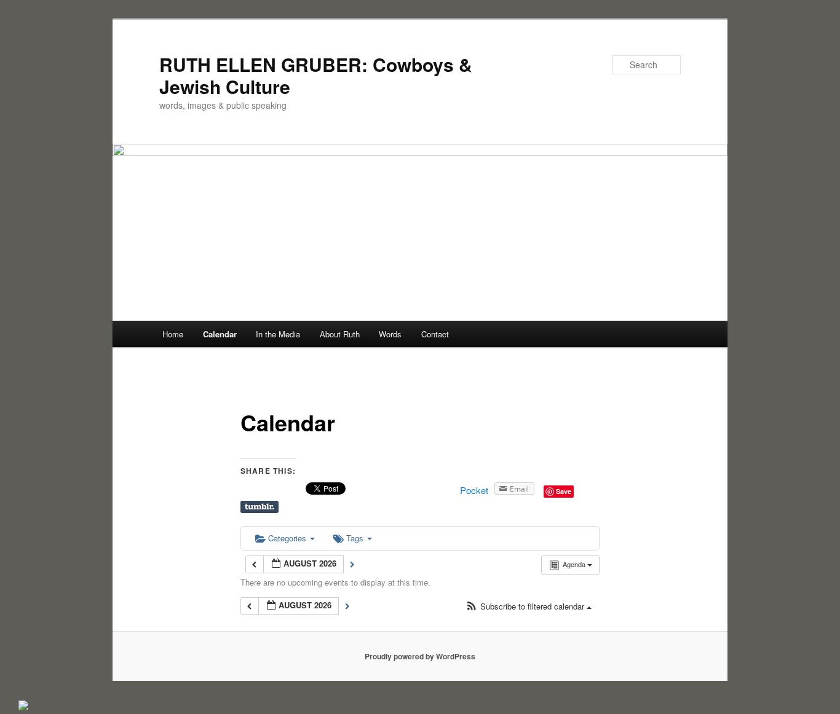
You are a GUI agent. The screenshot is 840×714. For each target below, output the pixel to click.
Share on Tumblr (259, 507)
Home (172, 334)
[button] (528, 607)
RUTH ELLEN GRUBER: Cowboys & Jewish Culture (315, 75)
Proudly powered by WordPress (420, 656)
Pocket (474, 490)
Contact (435, 334)
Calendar (220, 334)
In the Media (278, 334)
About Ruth (340, 334)
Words (390, 334)
